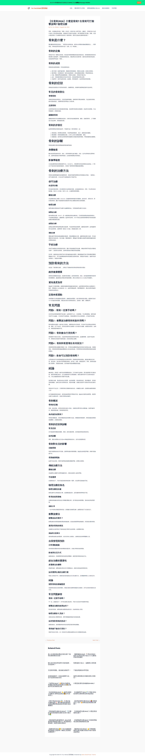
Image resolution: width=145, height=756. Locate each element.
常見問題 (114, 8)
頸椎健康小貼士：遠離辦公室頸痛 (84, 663)
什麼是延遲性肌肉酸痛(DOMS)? (83, 683)
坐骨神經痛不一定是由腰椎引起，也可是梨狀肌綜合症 (59, 677)
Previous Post (50, 640)
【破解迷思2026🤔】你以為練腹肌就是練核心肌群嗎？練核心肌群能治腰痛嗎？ (59, 730)
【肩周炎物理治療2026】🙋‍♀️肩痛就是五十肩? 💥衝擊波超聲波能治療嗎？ (85, 702)
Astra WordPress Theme (88, 754)
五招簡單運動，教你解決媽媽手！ (59, 670)
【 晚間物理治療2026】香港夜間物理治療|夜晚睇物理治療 (85, 721)
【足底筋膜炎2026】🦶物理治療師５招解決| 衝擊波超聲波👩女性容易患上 (59, 693)
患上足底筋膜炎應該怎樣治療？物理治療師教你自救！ (59, 655)
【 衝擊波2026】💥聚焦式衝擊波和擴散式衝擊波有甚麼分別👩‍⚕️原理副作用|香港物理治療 (59, 684)
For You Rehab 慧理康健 (39, 8)
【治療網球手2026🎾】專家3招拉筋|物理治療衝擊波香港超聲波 (84, 693)
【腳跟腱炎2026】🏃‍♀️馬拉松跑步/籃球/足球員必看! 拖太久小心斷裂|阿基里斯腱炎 (84, 655)
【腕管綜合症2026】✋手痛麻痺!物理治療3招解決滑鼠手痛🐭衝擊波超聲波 (84, 730)
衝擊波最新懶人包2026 (93, 8)
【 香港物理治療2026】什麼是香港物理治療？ (85, 712)
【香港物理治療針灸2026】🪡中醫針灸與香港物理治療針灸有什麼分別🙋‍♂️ (59, 712)
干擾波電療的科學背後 (81, 670)
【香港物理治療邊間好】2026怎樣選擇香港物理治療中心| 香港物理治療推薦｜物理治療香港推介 (59, 721)
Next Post (96, 640)
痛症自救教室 (105, 8)
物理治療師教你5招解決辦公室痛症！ (84, 677)
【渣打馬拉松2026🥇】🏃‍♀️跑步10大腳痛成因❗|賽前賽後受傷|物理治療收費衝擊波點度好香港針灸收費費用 (59, 703)
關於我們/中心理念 (80, 8)
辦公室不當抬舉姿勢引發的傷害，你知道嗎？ (59, 664)
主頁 (71, 8)
